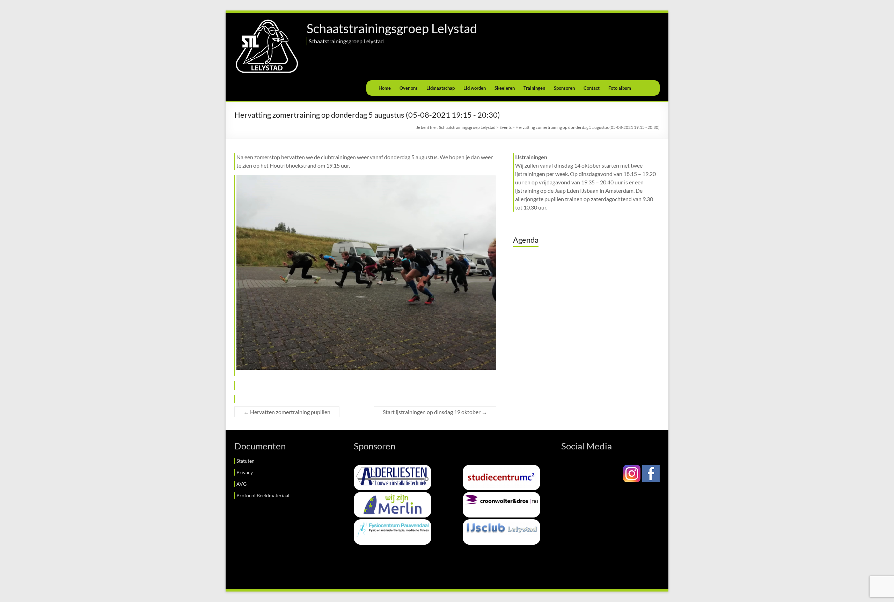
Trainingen (534, 88)
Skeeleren (504, 88)
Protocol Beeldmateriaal (263, 495)
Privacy (244, 472)
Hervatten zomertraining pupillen (286, 412)
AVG (241, 484)
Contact (592, 88)
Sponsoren (564, 88)
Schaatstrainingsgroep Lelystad (392, 28)
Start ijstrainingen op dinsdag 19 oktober (435, 412)
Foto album (619, 88)
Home (385, 88)
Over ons (409, 88)
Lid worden (474, 88)
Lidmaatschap (440, 88)
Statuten (245, 461)
